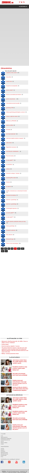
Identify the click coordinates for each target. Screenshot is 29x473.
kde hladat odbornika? (11, 133)
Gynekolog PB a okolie (11, 177)
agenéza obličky (9, 125)
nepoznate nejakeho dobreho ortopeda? (15, 138)
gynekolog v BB (9, 107)
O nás (2, 435)
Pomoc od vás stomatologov (12, 243)
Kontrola (8, 182)
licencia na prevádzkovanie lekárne (13, 94)
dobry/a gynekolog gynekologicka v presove (15, 112)
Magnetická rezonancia (11, 147)
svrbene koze (9, 81)
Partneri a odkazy (4, 442)
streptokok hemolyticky (11, 195)
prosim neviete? (9, 90)
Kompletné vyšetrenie (11, 230)
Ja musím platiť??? (10, 212)
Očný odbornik (9, 234)
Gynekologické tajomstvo (11, 208)
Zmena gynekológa (10, 225)
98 (12, 248)
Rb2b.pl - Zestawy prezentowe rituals (10, 353)
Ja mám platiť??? (10, 160)
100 (19, 248)
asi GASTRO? (9, 164)
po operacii (8, 186)
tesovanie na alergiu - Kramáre (13, 173)
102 (3, 251)
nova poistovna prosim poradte (13, 103)
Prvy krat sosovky (10, 155)
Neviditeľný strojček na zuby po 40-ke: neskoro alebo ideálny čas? (20, 368)
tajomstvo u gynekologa (11, 199)
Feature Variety (5, 344)
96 (5, 248)
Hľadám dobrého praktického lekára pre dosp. (16, 221)
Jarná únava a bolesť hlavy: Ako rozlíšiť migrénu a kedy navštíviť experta (20, 361)
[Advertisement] (14, 22)
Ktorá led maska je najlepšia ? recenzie (11, 346)
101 (22, 248)
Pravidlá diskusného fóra (5, 439)
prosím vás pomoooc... (11, 98)
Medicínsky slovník (4, 452)
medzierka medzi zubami (11, 72)
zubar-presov (9, 142)
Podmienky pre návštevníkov (6, 438)
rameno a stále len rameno (12, 116)
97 (8, 248)
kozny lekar (8, 76)
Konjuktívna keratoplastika (12, 85)
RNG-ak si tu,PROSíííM (11, 120)
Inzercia (2, 441)
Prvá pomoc (3, 451)
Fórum (2, 456)
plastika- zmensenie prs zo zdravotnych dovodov (16, 190)
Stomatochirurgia (10, 239)
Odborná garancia (4, 437)
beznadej (8, 129)
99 (15, 248)
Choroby (2, 448)
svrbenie (8, 168)
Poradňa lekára (3, 455)
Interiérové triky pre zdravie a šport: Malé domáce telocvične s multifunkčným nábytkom (20, 389)
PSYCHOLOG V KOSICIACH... (12, 151)
